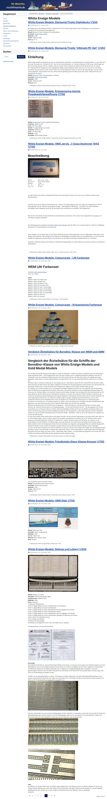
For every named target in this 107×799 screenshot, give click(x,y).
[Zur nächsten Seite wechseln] (51, 795)
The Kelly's (96, 216)
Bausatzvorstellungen (9, 26)
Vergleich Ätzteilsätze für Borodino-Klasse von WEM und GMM (66, 351)
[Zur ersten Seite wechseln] (29, 795)
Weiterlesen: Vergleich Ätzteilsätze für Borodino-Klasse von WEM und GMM (52, 436)
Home (5, 18)
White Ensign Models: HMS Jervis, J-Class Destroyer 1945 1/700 (63, 145)
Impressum (6, 43)
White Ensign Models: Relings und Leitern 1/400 (57, 549)
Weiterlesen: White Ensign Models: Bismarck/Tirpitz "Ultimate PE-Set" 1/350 (52, 85)
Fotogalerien (6, 33)
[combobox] (10, 57)
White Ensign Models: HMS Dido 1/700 (51, 500)
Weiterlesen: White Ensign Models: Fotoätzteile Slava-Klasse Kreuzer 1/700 (52, 495)
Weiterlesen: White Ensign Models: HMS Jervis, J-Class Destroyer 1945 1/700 (53, 252)
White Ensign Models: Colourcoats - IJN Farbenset (58, 257)
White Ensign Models (41, 34)
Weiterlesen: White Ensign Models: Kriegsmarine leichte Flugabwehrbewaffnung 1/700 (55, 138)
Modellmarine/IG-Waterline (11, 41)
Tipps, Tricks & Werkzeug (10, 31)
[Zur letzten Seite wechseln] (54, 795)
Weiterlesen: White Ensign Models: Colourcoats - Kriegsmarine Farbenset (52, 346)
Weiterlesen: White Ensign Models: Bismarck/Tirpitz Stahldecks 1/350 (50, 42)
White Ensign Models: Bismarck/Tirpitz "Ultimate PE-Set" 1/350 (66, 47)
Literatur (5, 28)
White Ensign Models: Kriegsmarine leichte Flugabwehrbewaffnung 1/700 (54, 93)
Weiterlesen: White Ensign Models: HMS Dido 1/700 (45, 543)
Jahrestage (6, 38)
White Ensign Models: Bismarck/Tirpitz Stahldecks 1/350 (63, 22)
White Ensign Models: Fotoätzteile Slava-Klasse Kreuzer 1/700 (66, 441)
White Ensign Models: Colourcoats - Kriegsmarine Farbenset (65, 304)
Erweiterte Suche (8, 61)
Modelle (5, 21)
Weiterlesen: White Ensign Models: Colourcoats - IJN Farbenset (49, 299)
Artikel (5, 36)
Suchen (22, 56)
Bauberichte (6, 23)
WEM (49, 596)
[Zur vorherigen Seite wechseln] (32, 795)
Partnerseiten (7, 46)
